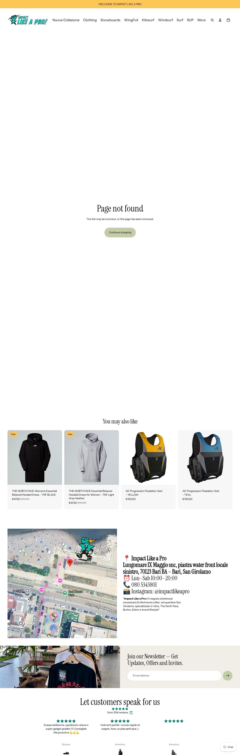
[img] (120, 709)
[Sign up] (227, 676)
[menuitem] (202, 20)
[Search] (212, 20)
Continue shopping (120, 232)
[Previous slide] (13, 457)
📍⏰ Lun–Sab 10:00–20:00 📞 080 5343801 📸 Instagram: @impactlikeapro (175, 574)
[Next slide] (56, 457)
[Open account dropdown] (220, 20)
